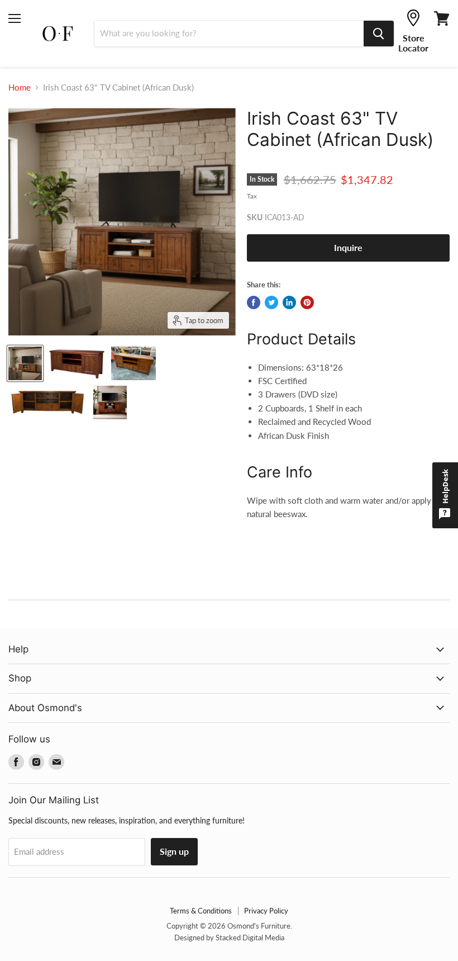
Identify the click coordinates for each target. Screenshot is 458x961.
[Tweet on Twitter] (271, 302)
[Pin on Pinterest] (307, 302)
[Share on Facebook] (253, 302)
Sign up (174, 851)
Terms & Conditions (201, 910)
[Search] (379, 33)
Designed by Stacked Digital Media (229, 937)
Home (19, 87)
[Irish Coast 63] (25, 363)
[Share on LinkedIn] (289, 302)
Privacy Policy (266, 910)
